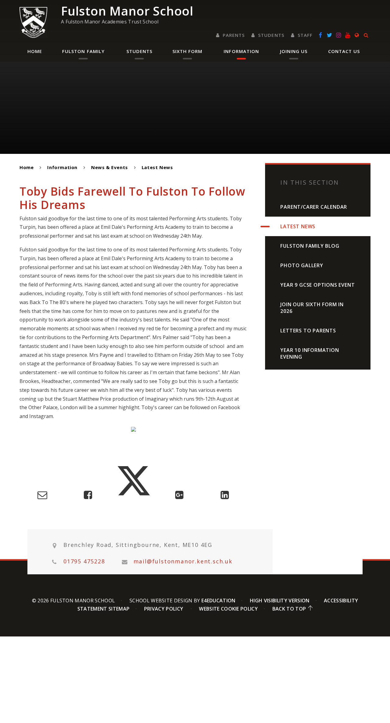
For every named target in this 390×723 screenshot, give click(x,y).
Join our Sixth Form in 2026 (312, 307)
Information (62, 167)
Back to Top (289, 608)
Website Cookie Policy (228, 608)
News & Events (109, 167)
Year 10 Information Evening (309, 353)
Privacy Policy (163, 608)
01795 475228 (84, 561)
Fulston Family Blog (309, 246)
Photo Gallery (301, 265)
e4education (218, 600)
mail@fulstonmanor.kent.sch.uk (182, 561)
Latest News (157, 167)
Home (27, 167)
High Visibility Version (279, 600)
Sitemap (118, 608)
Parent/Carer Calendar (313, 207)
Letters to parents (308, 330)
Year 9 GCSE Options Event (317, 285)
